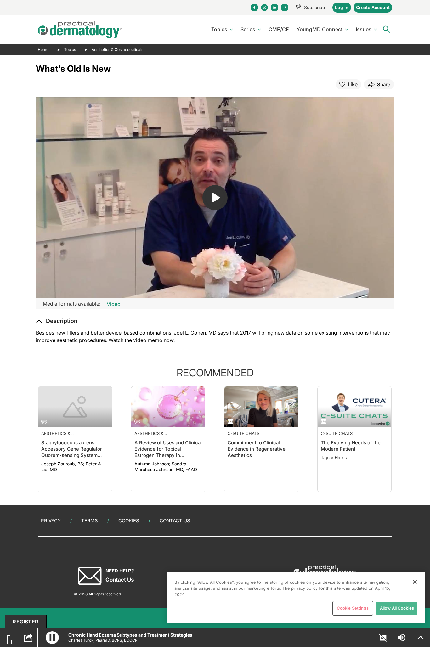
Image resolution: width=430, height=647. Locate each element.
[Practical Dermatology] (80, 29)
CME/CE (279, 29)
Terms (89, 521)
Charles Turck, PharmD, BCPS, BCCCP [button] (103, 640)
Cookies (128, 521)
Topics (219, 29)
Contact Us (175, 521)
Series (247, 29)
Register (25, 621)
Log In (341, 7)
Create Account (373, 7)
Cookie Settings (353, 607)
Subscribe (314, 7)
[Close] (415, 582)
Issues (363, 29)
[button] (56, 321)
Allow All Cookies (397, 607)
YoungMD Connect (319, 29)
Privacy (51, 521)
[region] (296, 597)
